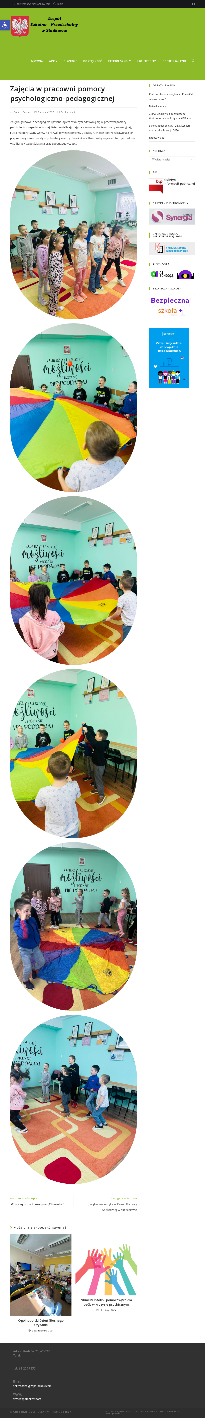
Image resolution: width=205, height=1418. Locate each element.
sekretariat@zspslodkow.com (33, 4)
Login (60, 4)
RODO (163, 1411)
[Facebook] (193, 4)
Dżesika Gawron (22, 112)
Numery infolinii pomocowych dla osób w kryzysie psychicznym (106, 1302)
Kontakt (174, 1411)
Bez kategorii (68, 112)
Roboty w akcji (157, 137)
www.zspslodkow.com (27, 1399)
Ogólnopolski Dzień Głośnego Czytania (41, 1322)
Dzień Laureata (157, 106)
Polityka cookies (146, 1411)
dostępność (113, 1413)
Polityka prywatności (119, 1411)
